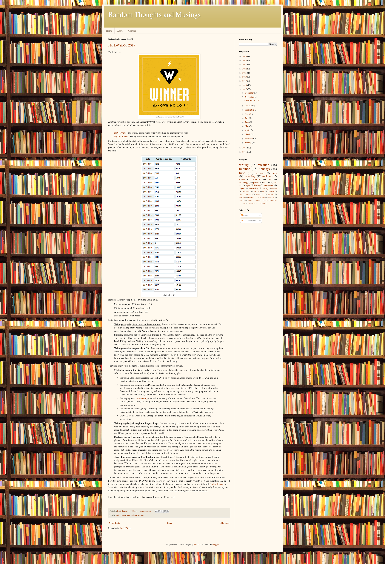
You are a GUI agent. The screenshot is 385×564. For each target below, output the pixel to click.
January (248, 142)
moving (274, 200)
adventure (261, 197)
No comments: (145, 511)
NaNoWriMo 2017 (121, 45)
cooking (265, 188)
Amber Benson (217, 483)
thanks (248, 194)
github (250, 200)
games (256, 182)
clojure (242, 188)
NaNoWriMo (120, 132)
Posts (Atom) (125, 528)
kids (269, 179)
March (248, 134)
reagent (263, 203)
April (247, 130)
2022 (244, 68)
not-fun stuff (253, 203)
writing (141, 515)
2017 (244, 89)
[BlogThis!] (159, 511)
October (248, 105)
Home (109, 30)
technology (243, 182)
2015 (244, 151)
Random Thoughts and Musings (154, 14)
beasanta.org (142, 398)
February (249, 138)
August (248, 113)
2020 (244, 76)
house (258, 200)
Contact (132, 30)
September (250, 109)
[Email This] (156, 511)
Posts (245, 215)
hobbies (271, 191)
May (247, 126)
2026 (244, 56)
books (118, 515)
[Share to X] (162, 511)
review (256, 191)
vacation (263, 164)
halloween (246, 191)
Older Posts (224, 522)
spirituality (253, 188)
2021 (244, 72)
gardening (259, 194)
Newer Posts (114, 522)
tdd (240, 194)
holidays (264, 168)
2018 (244, 85)
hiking (257, 185)
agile (248, 185)
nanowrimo (125, 515)
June (247, 121)
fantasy (274, 188)
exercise (256, 179)
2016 (244, 147)
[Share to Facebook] (164, 511)
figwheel (242, 200)
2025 (244, 60)
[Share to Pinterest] (167, 511)
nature (242, 179)
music (244, 203)
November (249, 96)
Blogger (215, 544)
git (263, 191)
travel (242, 172)
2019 (244, 80)
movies (242, 197)
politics (251, 197)
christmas (259, 173)
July (247, 117)
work (265, 182)
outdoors (266, 176)
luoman (197, 544)
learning (265, 200)
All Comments (249, 220)
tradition (134, 515)
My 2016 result (121, 136)
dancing (271, 197)
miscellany (250, 176)
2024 (244, 64)
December (249, 92)
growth (270, 194)
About (120, 30)
